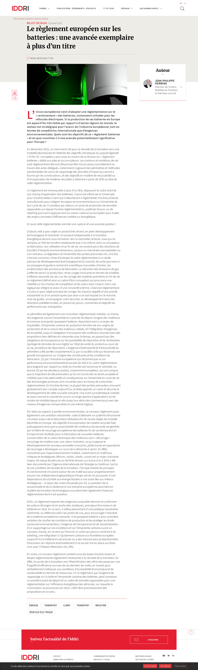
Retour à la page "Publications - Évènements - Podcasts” (31, 18)
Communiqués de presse (104, 656)
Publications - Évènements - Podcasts (76, 8)
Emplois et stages (101, 659)
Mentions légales (143, 656)
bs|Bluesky (169, 655)
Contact (57, 656)
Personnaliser (180, 666)
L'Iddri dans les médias (63, 659)
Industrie (100, 605)
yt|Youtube (164, 655)
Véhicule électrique (41, 612)
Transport (50, 605)
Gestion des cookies (144, 659)
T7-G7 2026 (108, 8)
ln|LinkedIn (173, 656)
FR (181, 3)
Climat (67, 605)
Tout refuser (165, 666)
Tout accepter (150, 666)
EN (185, 3)
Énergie (33, 605)
